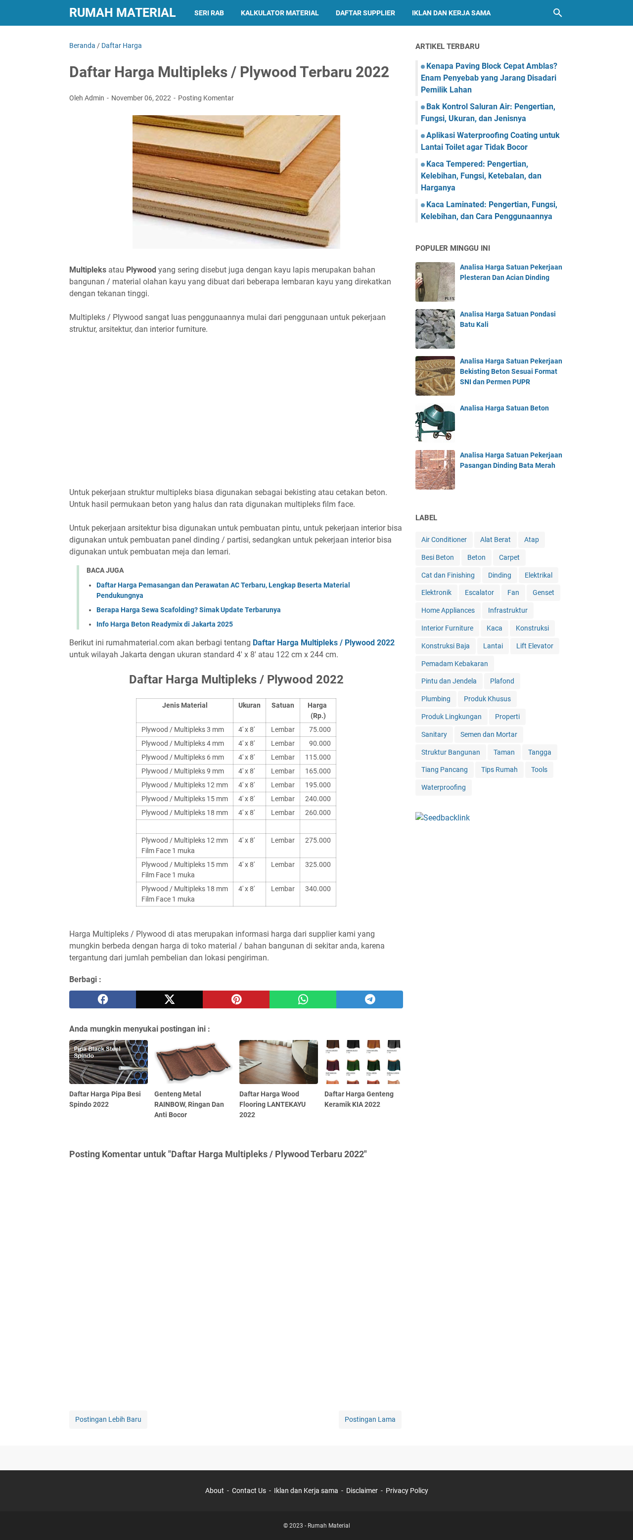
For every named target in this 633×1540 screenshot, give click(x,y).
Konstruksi (532, 628)
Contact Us (249, 1491)
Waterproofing (443, 787)
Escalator (479, 592)
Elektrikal (538, 575)
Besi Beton (437, 557)
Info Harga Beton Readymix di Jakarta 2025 (164, 624)
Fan (513, 592)
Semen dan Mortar (488, 734)
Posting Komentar (206, 98)
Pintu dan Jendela (449, 681)
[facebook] (102, 999)
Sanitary (434, 734)
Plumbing (436, 699)
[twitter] (169, 999)
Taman (504, 752)
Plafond (502, 681)
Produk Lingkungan (451, 717)
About (214, 1491)
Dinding (499, 575)
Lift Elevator (534, 646)
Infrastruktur (508, 610)
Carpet (509, 557)
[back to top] (613, 1518)
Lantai (493, 646)
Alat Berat (495, 540)
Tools (539, 769)
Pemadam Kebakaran (454, 664)
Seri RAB (209, 13)
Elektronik (436, 592)
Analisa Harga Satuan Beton (504, 408)
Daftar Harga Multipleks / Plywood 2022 (324, 642)
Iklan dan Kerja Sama (451, 13)
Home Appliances (448, 610)
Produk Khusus (487, 699)
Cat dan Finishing (448, 575)
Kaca (494, 628)
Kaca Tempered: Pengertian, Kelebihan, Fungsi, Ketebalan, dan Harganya (481, 175)
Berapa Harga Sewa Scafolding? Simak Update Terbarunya (188, 610)
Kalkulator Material (280, 13)
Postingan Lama (370, 1419)
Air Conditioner (444, 540)
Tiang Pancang (444, 769)
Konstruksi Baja (445, 646)
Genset (543, 592)
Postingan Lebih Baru (108, 1419)
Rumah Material (122, 12)
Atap (531, 540)
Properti (507, 717)
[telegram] (369, 999)
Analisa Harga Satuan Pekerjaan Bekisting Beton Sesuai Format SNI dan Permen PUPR (511, 371)
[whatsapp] (303, 999)
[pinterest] (236, 999)
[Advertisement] (236, 411)
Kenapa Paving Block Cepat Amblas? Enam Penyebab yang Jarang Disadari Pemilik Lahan (489, 77)
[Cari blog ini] (558, 13)
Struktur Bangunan (450, 752)
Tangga (539, 752)
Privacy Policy (407, 1491)
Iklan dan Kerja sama (306, 1491)
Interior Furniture (447, 628)
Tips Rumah (499, 769)
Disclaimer (362, 1491)
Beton (476, 557)
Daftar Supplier (365, 13)
